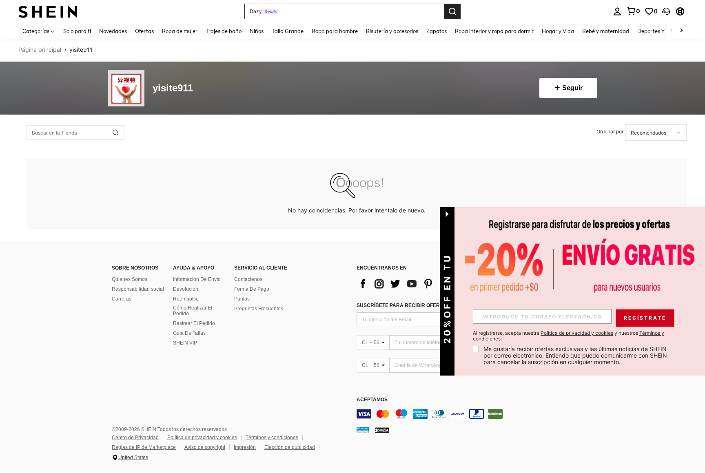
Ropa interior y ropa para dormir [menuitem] (494, 31)
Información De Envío (197, 279)
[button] (666, 11)
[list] (422, 284)
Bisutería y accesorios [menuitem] (392, 31)
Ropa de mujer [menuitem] (179, 31)
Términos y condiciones (272, 437)
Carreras (121, 299)
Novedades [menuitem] (113, 31)
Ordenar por (609, 131)
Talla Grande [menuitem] (288, 31)
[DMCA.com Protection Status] (382, 430)
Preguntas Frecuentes (258, 309)
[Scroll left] (671, 31)
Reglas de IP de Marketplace (144, 447)
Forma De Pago (251, 289)
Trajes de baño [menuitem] (224, 31)
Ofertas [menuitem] (144, 31)
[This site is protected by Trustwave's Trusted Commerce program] (363, 430)
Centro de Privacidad (135, 437)
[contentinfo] (479, 414)
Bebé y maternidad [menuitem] (605, 31)
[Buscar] (452, 11)
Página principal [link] (39, 49)
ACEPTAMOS (372, 399)
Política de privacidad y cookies (202, 437)
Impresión (245, 447)
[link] (633, 11)
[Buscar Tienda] (115, 132)
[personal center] (617, 11)
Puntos (242, 299)
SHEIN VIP (185, 343)
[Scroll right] (681, 31)
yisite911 (173, 88)
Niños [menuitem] (257, 31)
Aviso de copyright (204, 447)
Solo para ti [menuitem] (77, 31)
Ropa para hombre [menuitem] (335, 31)
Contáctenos (248, 279)
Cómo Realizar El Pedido (192, 310)
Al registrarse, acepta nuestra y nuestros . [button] (568, 336)
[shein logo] (48, 11)
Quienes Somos (129, 279)
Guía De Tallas (189, 333)
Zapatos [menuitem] (436, 31)
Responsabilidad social (138, 289)
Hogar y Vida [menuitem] (558, 31)
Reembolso (186, 299)
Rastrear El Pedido (194, 323)
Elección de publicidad (289, 447)
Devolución (185, 289)
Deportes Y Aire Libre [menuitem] (663, 31)
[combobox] (656, 132)
